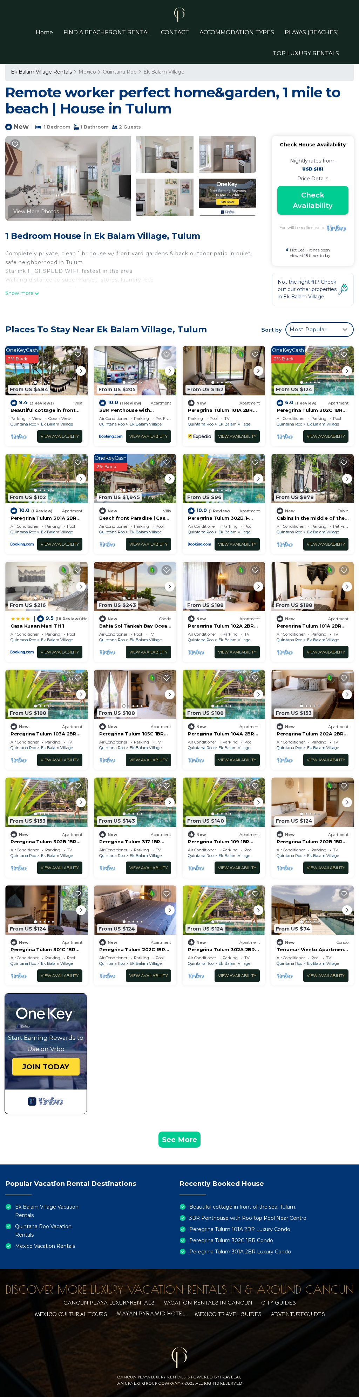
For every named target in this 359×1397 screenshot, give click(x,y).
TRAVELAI (229, 1376)
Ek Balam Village (163, 72)
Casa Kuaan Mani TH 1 (37, 626)
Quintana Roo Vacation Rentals (43, 1230)
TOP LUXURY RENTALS (306, 53)
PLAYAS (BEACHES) (312, 32)
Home (44, 32)
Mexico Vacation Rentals (45, 1246)
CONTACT (175, 32)
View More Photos (36, 211)
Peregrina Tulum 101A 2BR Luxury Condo (239, 1229)
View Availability (60, 436)
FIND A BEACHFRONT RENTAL (106, 32)
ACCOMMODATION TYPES (236, 32)
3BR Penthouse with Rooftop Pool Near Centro (247, 1218)
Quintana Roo (120, 72)
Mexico (87, 72)
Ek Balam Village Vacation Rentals (47, 1211)
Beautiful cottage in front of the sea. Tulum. (242, 1207)
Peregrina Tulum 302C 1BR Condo (231, 1240)
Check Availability (313, 200)
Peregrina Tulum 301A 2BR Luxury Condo (240, 1252)
